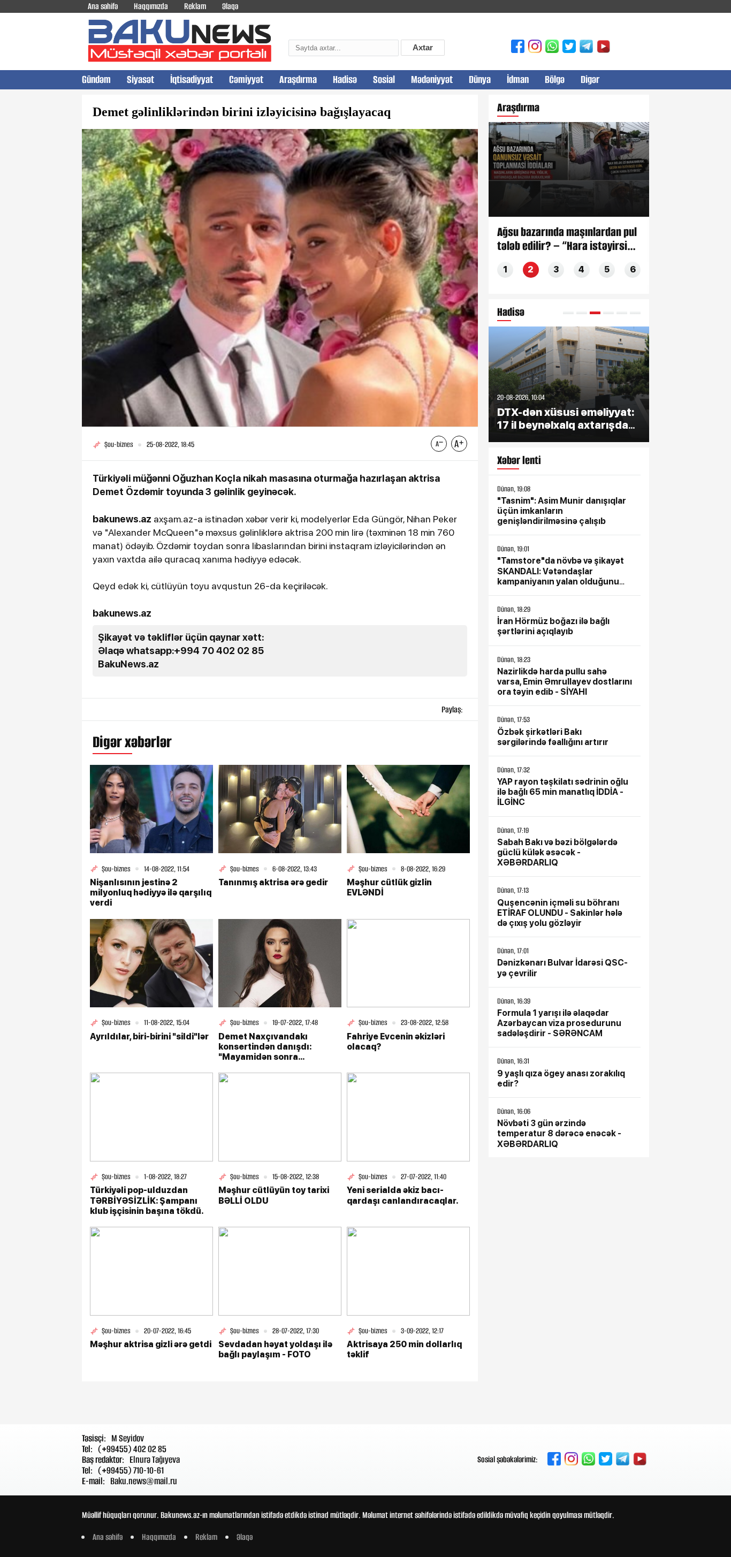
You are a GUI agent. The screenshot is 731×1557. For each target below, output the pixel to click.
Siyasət (140, 79)
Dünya (480, 79)
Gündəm (96, 79)
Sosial (384, 79)
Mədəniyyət (432, 79)
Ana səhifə (103, 6)
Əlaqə (230, 6)
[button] (568, 313)
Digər (590, 79)
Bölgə (555, 79)
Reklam (195, 6)
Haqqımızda (151, 6)
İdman (518, 79)
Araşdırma (298, 79)
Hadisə (345, 79)
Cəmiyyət (246, 79)
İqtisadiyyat (191, 79)
